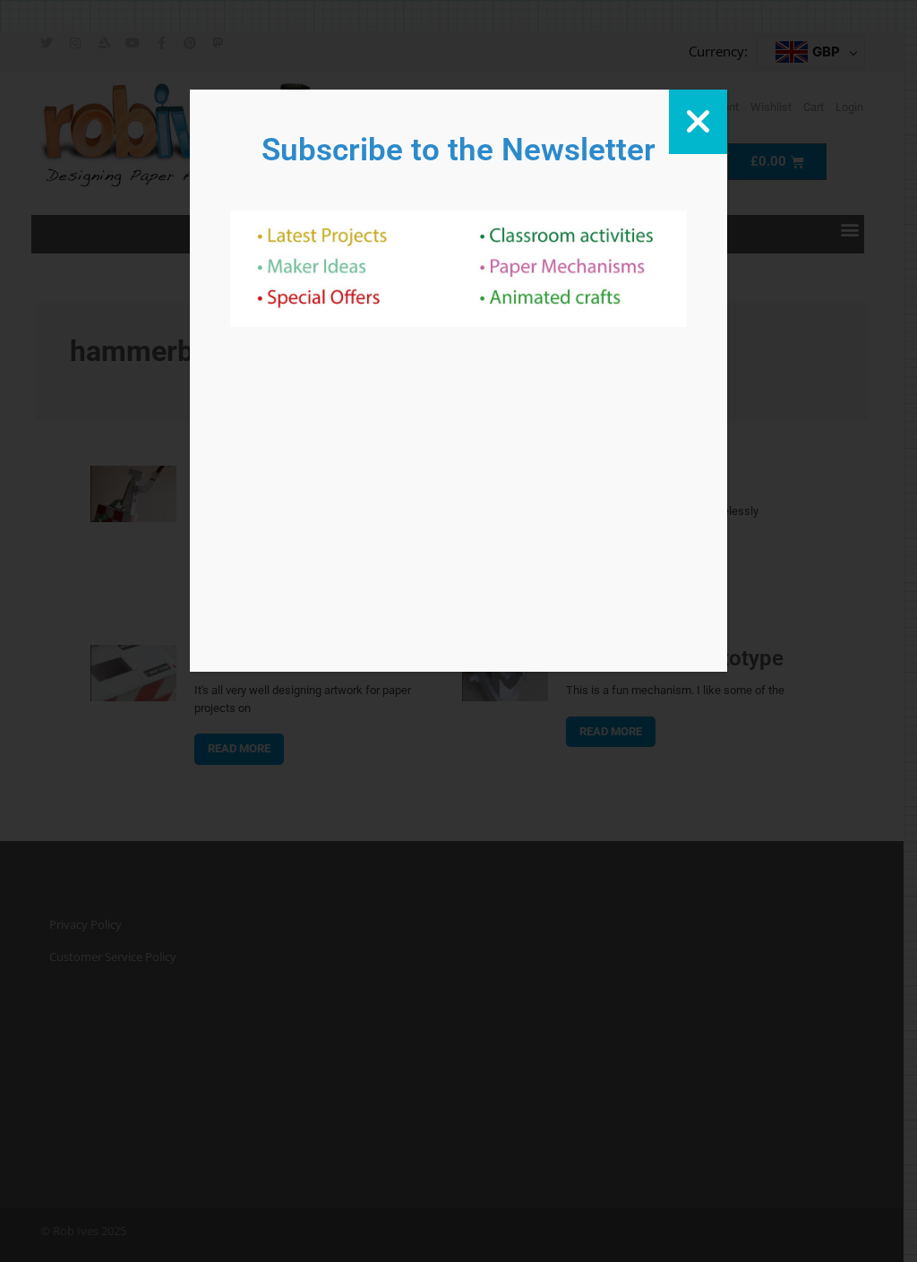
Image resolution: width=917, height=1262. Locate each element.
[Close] (698, 122)
